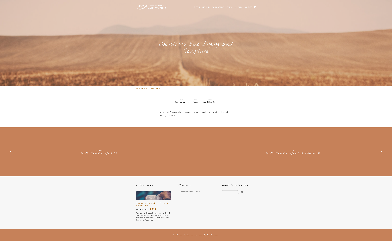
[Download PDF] (155, 209)
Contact (248, 7)
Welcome (196, 7)
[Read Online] (150, 209)
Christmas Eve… (155, 89)
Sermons (206, 7)
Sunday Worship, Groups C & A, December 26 (293, 153)
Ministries (238, 7)
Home (138, 89)
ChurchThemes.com (212, 235)
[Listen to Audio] (153, 209)
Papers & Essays (218, 7)
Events (229, 7)
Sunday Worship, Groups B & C (99, 153)
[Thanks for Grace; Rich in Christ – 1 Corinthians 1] (153, 198)
